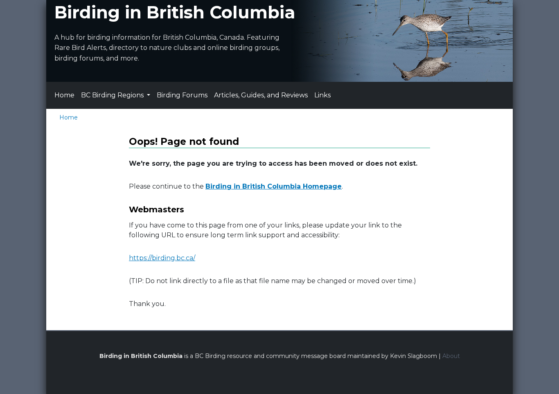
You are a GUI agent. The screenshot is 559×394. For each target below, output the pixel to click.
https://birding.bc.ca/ (162, 258)
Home (64, 95)
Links (322, 95)
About (451, 356)
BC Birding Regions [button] (113, 95)
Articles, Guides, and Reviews (261, 95)
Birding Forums (182, 95)
